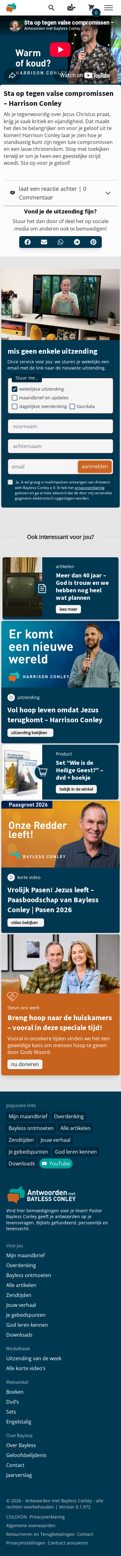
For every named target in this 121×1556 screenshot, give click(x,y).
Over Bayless (21, 1445)
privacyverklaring (90, 487)
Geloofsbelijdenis (26, 1455)
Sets (11, 1411)
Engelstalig (18, 1421)
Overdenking (69, 1116)
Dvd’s (12, 1401)
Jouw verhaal (55, 1140)
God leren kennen (76, 1151)
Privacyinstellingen (25, 1543)
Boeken (15, 1391)
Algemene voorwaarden (31, 1525)
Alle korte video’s (26, 1368)
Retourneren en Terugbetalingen (40, 1534)
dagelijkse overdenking (43, 406)
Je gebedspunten (28, 1151)
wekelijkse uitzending (41, 389)
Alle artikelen (75, 1128)
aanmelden (95, 466)
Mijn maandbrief (28, 1116)
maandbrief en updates (44, 398)
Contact (15, 1465)
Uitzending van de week (33, 1358)
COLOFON (16, 1517)
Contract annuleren (68, 1543)
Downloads (22, 1163)
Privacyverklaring (47, 1517)
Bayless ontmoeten (31, 1128)
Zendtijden (21, 1140)
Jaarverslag (19, 1475)
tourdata (86, 406)
